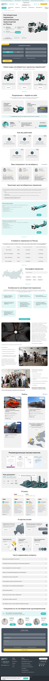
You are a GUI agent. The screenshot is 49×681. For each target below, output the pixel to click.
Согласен (25, 678)
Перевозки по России (9, 524)
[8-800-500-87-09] (10, 622)
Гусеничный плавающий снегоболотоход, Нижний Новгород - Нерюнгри (12, 410)
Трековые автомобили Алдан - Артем (11, 435)
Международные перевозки (34, 524)
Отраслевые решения (22, 540)
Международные (31, 7)
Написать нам (43, 658)
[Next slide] (45, 462)
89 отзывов (22, 495)
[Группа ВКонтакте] (39, 665)
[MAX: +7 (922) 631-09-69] (13, 622)
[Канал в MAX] (43, 665)
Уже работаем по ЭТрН (46, 8)
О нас (13, 658)
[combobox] (36, 52)
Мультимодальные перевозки (39, 540)
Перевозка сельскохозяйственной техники (40, 84)
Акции (13, 666)
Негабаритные (17, 7)
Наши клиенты (14, 661)
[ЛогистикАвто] (4, 4)
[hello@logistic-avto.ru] (11, 622)
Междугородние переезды (25, 663)
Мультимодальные (39, 7)
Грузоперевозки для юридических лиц (27, 672)
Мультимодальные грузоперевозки (27, 666)
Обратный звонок (6, 662)
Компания (14, 659)
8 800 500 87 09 (42, 244)
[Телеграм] (41, 665)
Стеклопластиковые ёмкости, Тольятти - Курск (35, 410)
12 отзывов (34, 495)
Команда (13, 663)
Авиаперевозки (24, 7)
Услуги (22, 658)
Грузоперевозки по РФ (25, 659)
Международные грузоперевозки (26, 661)
